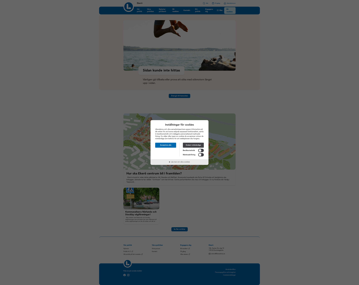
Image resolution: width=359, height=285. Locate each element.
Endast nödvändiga (193, 145)
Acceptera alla (165, 145)
